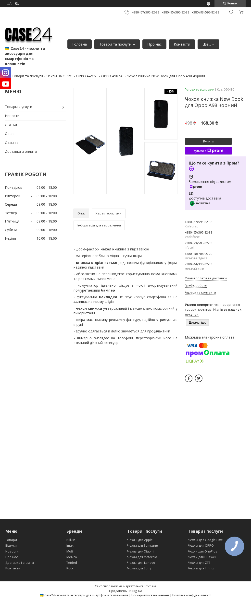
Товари (11, 540)
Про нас (154, 44)
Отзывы (11, 142)
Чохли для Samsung (142, 545)
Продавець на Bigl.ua (125, 590)
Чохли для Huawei (202, 557)
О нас (9, 133)
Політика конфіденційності (191, 595)
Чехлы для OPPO (201, 545)
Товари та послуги (115, 44)
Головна (79, 44)
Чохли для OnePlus (202, 551)
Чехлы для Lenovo (141, 562)
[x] (198, 378)
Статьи (11, 124)
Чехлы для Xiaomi (140, 551)
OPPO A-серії (87, 76)
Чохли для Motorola (142, 557)
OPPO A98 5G (112, 76)
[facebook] (188, 378)
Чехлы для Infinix (201, 568)
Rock (70, 568)
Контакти (182, 44)
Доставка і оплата (19, 562)
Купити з (199, 151)
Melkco (71, 557)
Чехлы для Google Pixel (206, 540)
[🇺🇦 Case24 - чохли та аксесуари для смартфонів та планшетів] (28, 34)
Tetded (71, 562)
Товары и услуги (18, 106)
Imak (70, 545)
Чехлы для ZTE (199, 562)
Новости (12, 115)
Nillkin (70, 540)
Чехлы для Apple (140, 540)
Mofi (69, 551)
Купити (208, 141)
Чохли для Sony (139, 568)
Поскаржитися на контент (150, 595)
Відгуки (11, 545)
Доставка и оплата (21, 151)
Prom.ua (150, 586)
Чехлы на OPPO (60, 76)
